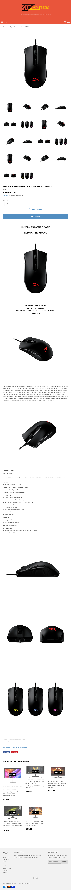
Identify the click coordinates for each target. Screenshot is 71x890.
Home (5, 26)
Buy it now (35, 216)
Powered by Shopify (24, 883)
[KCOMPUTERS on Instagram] (37, 878)
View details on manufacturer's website (15, 747)
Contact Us (6, 859)
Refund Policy (7, 868)
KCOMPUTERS (11, 883)
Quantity (6, 200)
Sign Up (64, 861)
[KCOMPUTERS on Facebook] (33, 878)
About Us (6, 857)
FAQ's (4, 861)
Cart (68, 22)
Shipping (5, 195)
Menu (5, 22)
